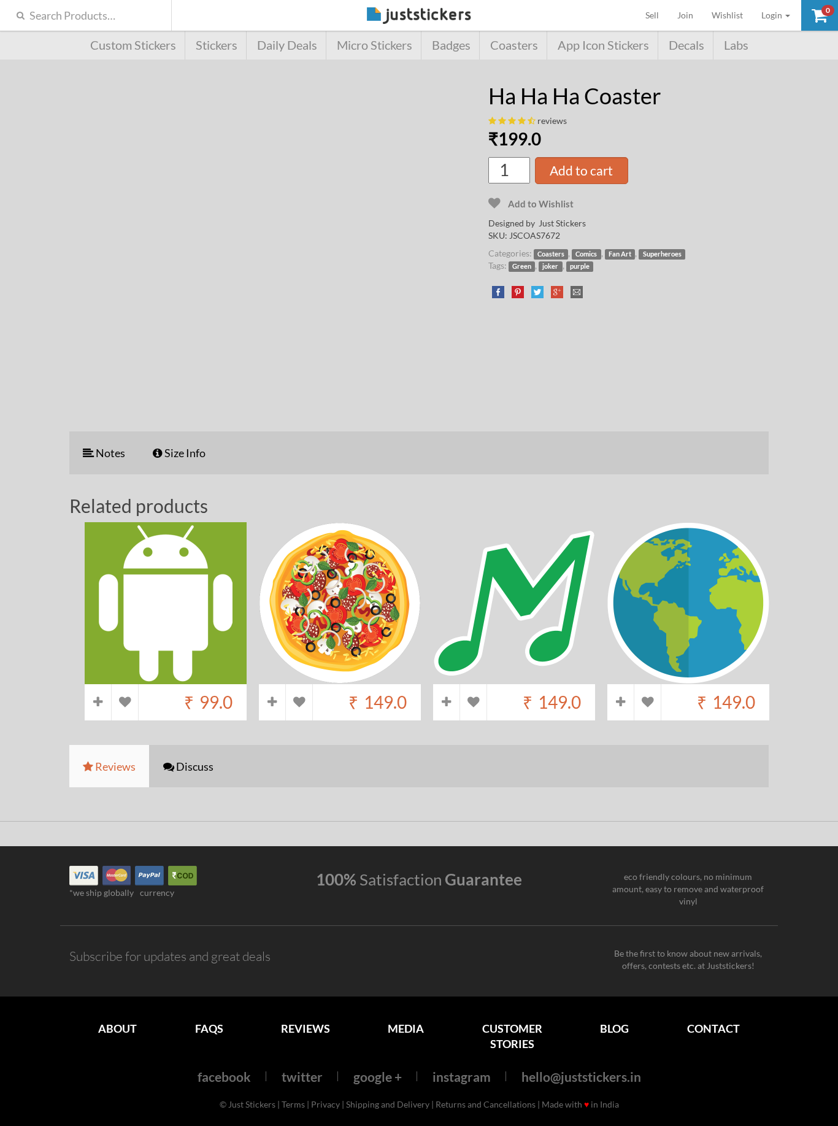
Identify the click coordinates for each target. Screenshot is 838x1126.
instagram (461, 1076)
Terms (293, 1104)
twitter (302, 1076)
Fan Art (620, 254)
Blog (614, 1028)
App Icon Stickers (603, 45)
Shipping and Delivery (387, 1104)
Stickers (216, 45)
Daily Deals (287, 45)
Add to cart (581, 170)
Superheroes (662, 254)
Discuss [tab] (193, 766)
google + (377, 1076)
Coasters (514, 45)
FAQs (209, 1028)
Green (521, 266)
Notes (109, 453)
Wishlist (727, 15)
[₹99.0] (166, 678)
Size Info (184, 453)
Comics (586, 254)
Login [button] (772, 15)
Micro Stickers (374, 45)
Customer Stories (512, 1036)
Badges (451, 45)
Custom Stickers (133, 45)
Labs (736, 45)
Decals (686, 45)
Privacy (325, 1104)
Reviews (305, 1028)
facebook (224, 1076)
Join (685, 15)
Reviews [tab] (114, 766)
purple (580, 266)
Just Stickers (419, 16)
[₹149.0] (340, 678)
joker (550, 266)
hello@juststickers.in (581, 1076)
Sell (656, 14)
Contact (713, 1028)
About (117, 1028)
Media (406, 1028)
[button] (819, 15)
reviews (552, 120)
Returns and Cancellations (486, 1104)
